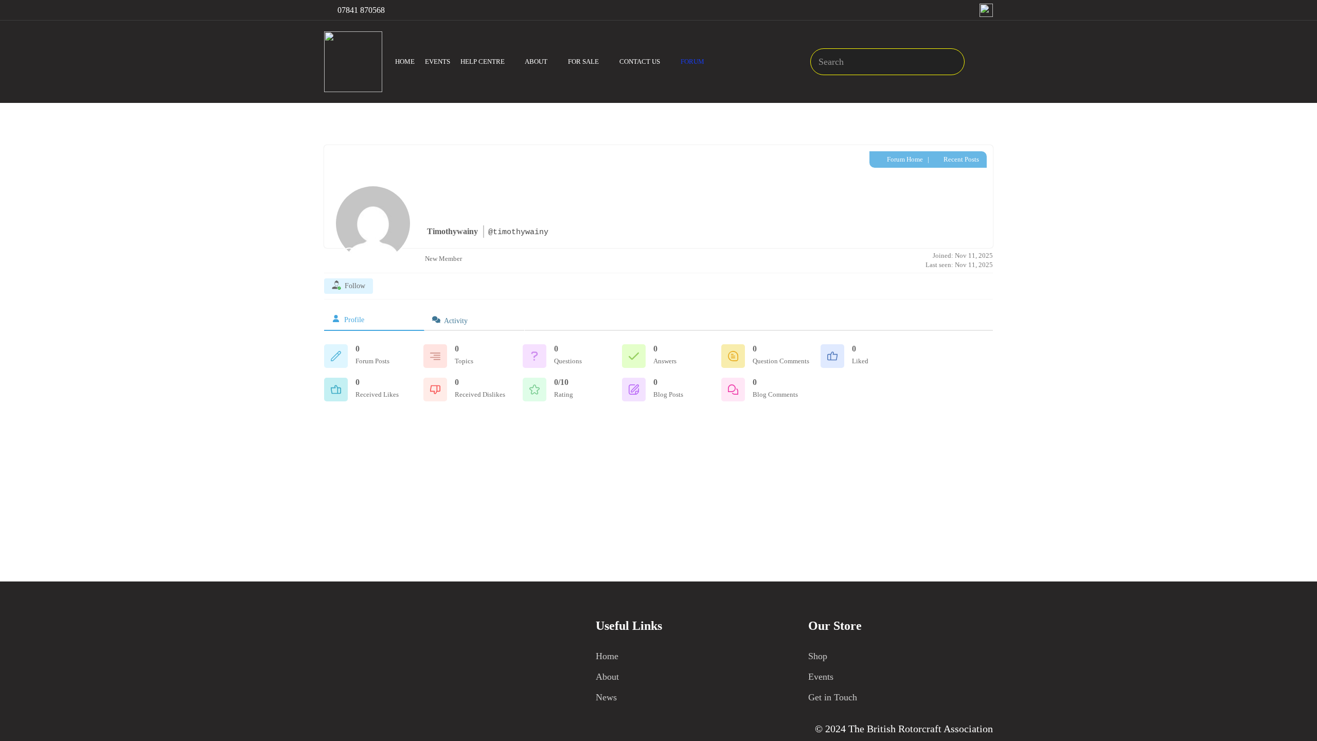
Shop (817, 656)
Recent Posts (960, 159)
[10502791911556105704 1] (986, 10)
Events (820, 677)
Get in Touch (832, 697)
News (606, 697)
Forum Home (904, 159)
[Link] (985, 62)
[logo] (353, 61)
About (607, 677)
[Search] (951, 61)
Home (607, 656)
